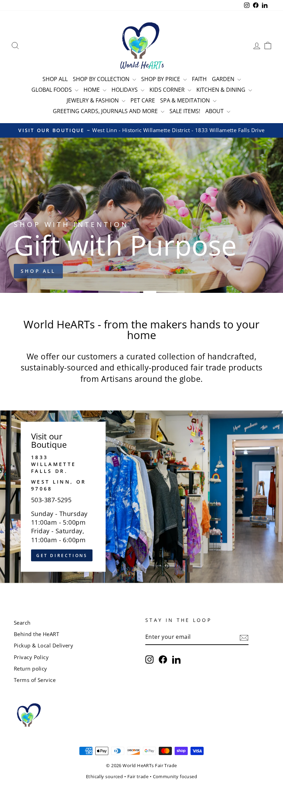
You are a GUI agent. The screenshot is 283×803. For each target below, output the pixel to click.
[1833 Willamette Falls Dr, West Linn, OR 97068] (141, 496)
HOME (92, 89)
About (215, 111)
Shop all (38, 271)
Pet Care (142, 100)
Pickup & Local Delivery (43, 645)
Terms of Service (35, 679)
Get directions (61, 555)
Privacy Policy (31, 657)
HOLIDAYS (125, 89)
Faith (199, 79)
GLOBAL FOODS (52, 89)
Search (22, 622)
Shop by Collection (102, 79)
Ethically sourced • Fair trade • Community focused (141, 777)
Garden (224, 79)
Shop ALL (55, 79)
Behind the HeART (36, 634)
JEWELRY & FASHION (93, 100)
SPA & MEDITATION (185, 100)
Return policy (30, 668)
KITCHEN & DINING (221, 89)
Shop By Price (161, 79)
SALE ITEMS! (184, 111)
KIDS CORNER (167, 89)
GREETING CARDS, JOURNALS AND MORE (106, 111)
